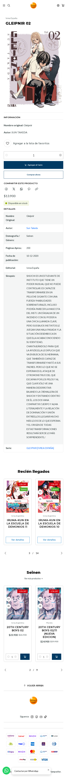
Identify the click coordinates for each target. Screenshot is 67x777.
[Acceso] (58, 5)
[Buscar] (9, 5)
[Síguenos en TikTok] (45, 716)
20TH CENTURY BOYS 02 (18, 629)
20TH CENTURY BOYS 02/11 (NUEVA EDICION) (49, 632)
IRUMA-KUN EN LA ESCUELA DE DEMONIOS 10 (49, 523)
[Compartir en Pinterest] (29, 189)
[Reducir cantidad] (6, 155)
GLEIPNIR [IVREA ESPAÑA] (40, 448)
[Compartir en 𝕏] (14, 189)
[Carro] (63, 5)
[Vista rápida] (8, 499)
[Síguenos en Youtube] (41, 716)
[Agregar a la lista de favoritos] (8, 492)
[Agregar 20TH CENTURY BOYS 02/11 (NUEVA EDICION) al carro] (56, 657)
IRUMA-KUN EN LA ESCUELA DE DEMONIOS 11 (18, 523)
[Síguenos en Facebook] (36, 716)
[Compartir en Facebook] (6, 189)
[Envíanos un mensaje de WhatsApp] (6, 770)
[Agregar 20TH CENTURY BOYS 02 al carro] (25, 657)
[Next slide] (61, 553)
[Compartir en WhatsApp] (21, 189)
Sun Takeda (32, 228)
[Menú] (4, 5)
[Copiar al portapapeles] (36, 189)
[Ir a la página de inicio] (33, 5)
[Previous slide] (6, 553)
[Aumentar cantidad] (60, 155)
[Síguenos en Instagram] (32, 716)
